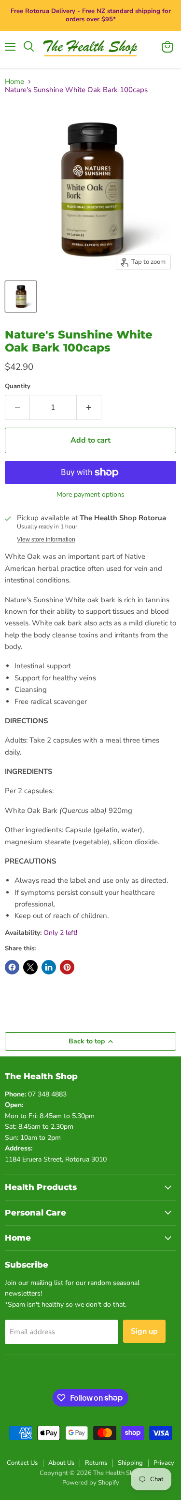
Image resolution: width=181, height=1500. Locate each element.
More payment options (90, 495)
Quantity (17, 386)
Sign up (144, 1331)
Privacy (163, 1463)
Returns (96, 1463)
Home (14, 82)
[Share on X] (30, 967)
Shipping (130, 1463)
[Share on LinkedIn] (49, 967)
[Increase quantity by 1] (89, 407)
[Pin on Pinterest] (67, 967)
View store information (46, 539)
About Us (61, 1463)
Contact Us (22, 1463)
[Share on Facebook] (12, 967)
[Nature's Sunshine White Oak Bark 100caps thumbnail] (20, 296)
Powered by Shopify (90, 1482)
